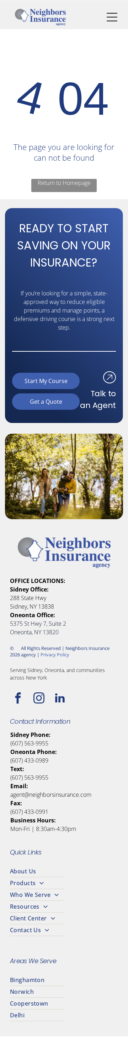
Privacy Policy (55, 654)
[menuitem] (64, 871)
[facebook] (18, 699)
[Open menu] (112, 17)
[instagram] (39, 699)
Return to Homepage (64, 183)
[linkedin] (60, 699)
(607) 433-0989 (29, 760)
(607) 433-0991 (29, 812)
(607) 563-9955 (29, 743)
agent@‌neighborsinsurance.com (50, 795)
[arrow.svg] (109, 380)
